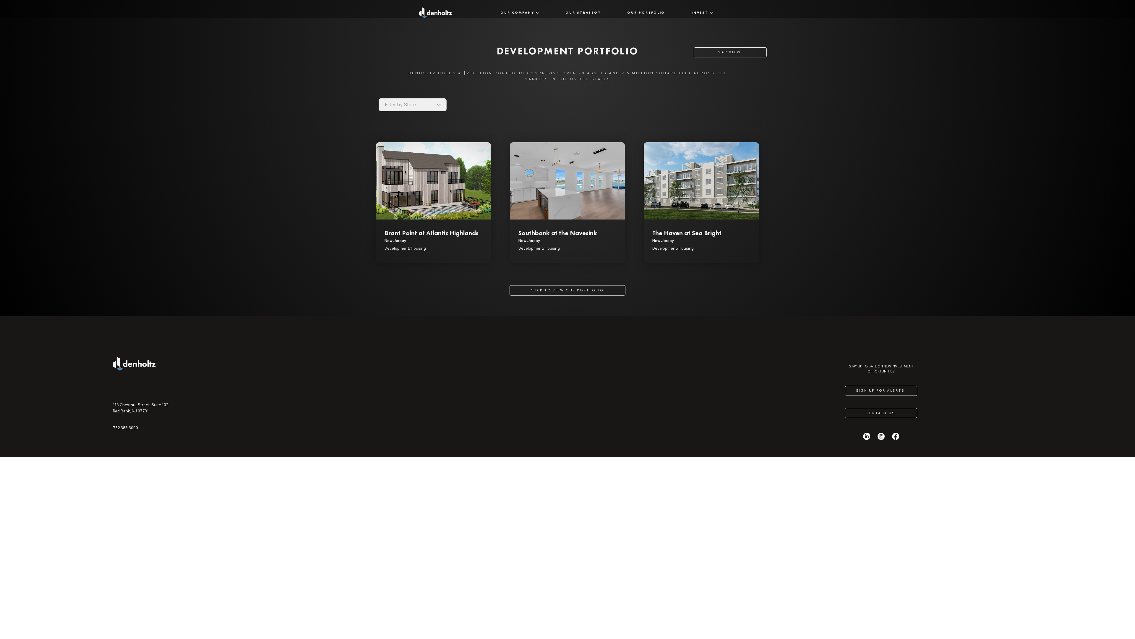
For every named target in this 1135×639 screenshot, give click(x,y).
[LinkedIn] (866, 436)
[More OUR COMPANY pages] (537, 12)
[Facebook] (895, 436)
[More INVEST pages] (711, 12)
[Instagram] (881, 436)
